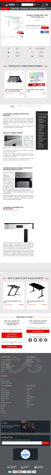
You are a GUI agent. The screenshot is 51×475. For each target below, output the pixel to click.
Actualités (3, 369)
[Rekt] (37, 20)
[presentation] (3, 84)
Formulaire (12, 346)
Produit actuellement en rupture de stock (35, 25)
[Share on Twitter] (44, 32)
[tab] (12, 106)
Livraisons (3, 361)
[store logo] (10, 5)
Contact (3, 371)
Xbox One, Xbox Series (6, 402)
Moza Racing (29, 398)
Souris (2, 408)
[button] (8, 37)
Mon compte (29, 359)
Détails (12, 106)
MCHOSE (28, 394)
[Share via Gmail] (47, 32)
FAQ (39, 106)
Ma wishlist (29, 363)
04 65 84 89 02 (38, 331)
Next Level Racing (30, 396)
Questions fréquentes (12, 335)
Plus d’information (30, 106)
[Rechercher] (34, 4)
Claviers (3, 406)
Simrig (27, 402)
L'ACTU (4, 423)
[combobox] (27, 4)
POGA (27, 392)
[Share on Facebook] (42, 32)
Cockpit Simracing (5, 394)
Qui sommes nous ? (5, 359)
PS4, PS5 (3, 400)
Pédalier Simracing (5, 392)
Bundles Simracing (5, 398)
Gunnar (28, 406)
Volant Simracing (5, 390)
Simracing (3, 388)
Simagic (28, 400)
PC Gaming (3, 404)
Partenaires (29, 365)
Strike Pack (29, 388)
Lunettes (3, 410)
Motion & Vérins (4, 396)
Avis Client (20, 106)
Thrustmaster (29, 404)
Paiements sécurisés (6, 363)
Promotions (3, 412)
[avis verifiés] (25, 454)
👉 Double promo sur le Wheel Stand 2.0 (25, 0)
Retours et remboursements (7, 365)
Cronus (28, 390)
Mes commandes (30, 361)
